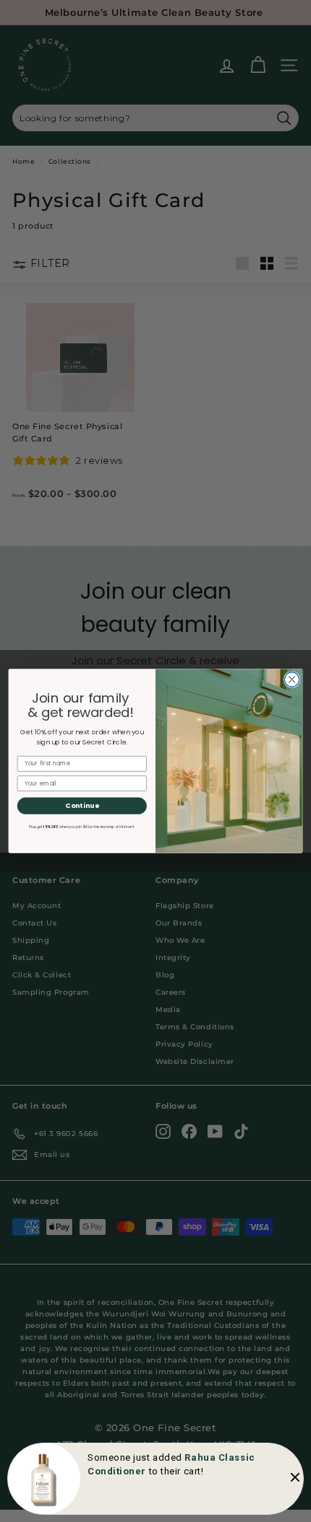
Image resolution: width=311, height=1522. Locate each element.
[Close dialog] (291, 679)
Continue (81, 805)
